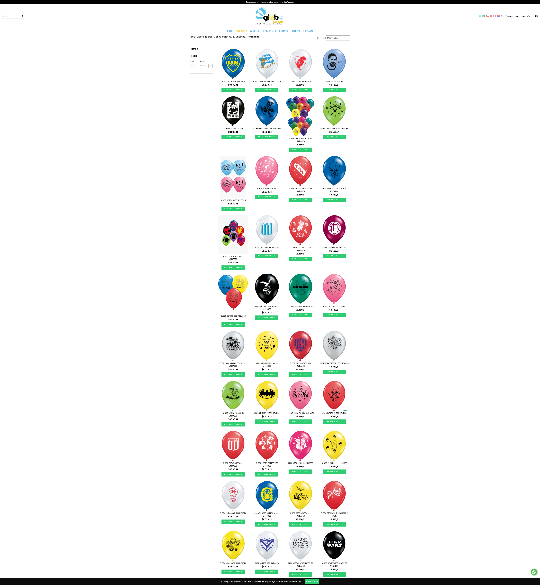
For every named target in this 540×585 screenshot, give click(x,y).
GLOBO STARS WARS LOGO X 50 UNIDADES (334, 564)
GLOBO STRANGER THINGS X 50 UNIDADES (300, 564)
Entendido (312, 582)
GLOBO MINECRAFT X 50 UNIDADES (334, 129)
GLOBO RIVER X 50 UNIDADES (300, 81)
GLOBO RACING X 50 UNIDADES (267, 247)
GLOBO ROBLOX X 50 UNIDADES (300, 306)
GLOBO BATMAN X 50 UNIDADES (266, 413)
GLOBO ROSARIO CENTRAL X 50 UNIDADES (266, 514)
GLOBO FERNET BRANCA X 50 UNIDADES (266, 307)
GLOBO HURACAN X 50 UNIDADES (233, 513)
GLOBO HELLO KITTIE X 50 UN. (334, 306)
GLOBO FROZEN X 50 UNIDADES (300, 463)
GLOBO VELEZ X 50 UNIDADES (267, 563)
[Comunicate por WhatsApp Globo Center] (534, 572)
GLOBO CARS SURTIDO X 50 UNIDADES (300, 514)
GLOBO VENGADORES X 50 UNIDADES (233, 257)
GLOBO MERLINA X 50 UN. (233, 129)
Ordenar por (321, 38)
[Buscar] (22, 16)
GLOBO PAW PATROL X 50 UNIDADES (334, 363)
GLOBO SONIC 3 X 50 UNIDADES (233, 316)
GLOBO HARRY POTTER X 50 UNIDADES (267, 464)
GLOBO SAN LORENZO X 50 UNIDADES (300, 364)
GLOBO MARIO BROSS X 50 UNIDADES (300, 248)
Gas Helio (255, 31)
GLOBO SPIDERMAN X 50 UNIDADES (267, 129)
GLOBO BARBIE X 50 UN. (266, 188)
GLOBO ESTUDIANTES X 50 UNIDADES (233, 464)
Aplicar (210, 66)
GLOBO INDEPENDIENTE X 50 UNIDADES (300, 189)
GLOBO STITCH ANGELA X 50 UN (233, 200)
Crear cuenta (512, 16)
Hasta (201, 61)
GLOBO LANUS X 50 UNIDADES (334, 247)
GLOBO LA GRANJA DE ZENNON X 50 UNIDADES (233, 364)
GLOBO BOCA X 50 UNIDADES (233, 81)
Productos (241, 31)
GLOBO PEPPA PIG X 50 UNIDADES (300, 413)
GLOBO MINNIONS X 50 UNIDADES (233, 563)
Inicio (229, 31)
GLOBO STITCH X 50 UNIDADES (334, 413)
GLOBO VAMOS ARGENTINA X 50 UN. (267, 81)
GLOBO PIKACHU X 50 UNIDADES (334, 463)
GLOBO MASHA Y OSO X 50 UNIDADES (233, 414)
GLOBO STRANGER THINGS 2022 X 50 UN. (334, 514)
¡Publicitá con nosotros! (276, 31)
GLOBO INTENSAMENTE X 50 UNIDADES (300, 139)
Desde (192, 61)
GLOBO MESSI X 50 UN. (334, 81)
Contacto (308, 31)
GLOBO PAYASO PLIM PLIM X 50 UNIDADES (334, 189)
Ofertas (296, 31)
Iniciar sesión (525, 16)
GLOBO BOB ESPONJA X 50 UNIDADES (267, 364)
